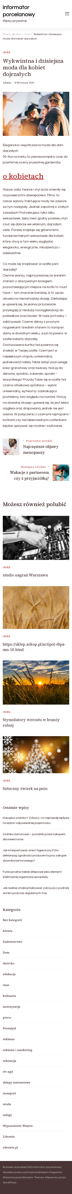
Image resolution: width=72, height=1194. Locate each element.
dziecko (8, 963)
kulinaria (9, 996)
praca (7, 1017)
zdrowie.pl (10, 1147)
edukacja (9, 974)
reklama (9, 1039)
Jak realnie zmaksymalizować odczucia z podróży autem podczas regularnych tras (36, 891)
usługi (7, 1115)
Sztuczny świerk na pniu (25, 788)
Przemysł (9, 1028)
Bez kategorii (12, 920)
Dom (6, 952)
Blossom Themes (33, 1177)
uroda (7, 1104)
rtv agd (8, 1072)
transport (9, 1093)
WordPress (9, 1182)
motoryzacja (11, 1007)
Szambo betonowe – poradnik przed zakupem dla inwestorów (34, 837)
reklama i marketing (17, 1050)
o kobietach (23, 176)
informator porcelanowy (19, 10)
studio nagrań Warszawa (25, 575)
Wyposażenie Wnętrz (18, 1126)
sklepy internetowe (16, 1082)
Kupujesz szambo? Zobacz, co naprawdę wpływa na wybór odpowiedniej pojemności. (36, 820)
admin (7, 82)
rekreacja (9, 1061)
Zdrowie (9, 1137)
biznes (7, 931)
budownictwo (12, 942)
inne (7, 52)
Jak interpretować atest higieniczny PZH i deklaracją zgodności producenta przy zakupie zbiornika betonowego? (34, 855)
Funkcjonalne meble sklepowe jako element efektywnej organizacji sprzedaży (32, 874)
